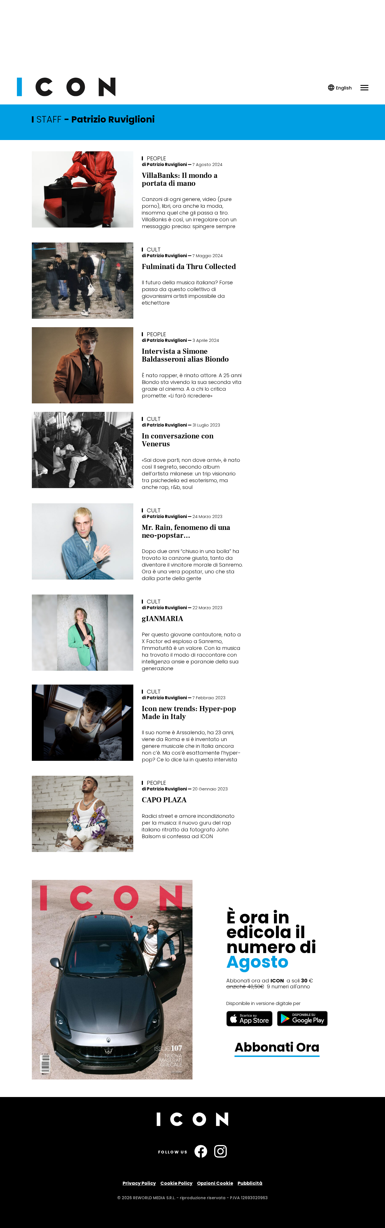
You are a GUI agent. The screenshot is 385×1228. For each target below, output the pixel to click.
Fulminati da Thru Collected (189, 267)
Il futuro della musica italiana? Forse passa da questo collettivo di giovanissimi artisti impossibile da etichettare (187, 292)
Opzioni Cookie (215, 1183)
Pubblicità (250, 1183)
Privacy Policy (139, 1183)
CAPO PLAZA (164, 800)
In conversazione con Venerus (178, 440)
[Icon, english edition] (340, 87)
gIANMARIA (162, 619)
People (156, 158)
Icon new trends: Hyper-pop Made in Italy (189, 713)
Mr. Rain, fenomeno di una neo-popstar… (186, 531)
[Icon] (66, 94)
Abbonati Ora (277, 1047)
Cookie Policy (176, 1183)
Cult (154, 250)
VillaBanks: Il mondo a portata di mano (180, 179)
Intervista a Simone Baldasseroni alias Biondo (185, 355)
